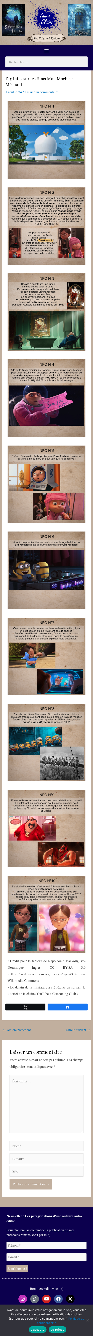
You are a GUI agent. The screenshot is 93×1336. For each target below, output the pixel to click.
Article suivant (78, 1029)
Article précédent (16, 1029)
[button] (46, 50)
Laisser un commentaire (41, 92)
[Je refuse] (87, 1320)
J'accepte (37, 1329)
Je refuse (57, 1329)
